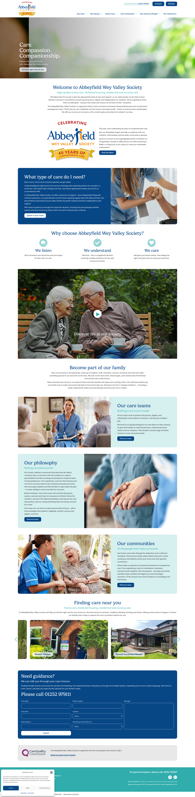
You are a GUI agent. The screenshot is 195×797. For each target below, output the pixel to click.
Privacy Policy (31, 793)
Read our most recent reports (63, 755)
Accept (11, 788)
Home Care (110, 14)
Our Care (80, 14)
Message (127, 701)
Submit (46, 733)
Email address (26, 722)
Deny (27, 788)
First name (25, 701)
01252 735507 (143, 4)
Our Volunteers (169, 14)
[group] (57, 639)
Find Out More (108, 153)
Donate (171, 4)
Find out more (126, 439)
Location (76, 711)
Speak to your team (35, 216)
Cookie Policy (24, 793)
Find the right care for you (33, 70)
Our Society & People (149, 14)
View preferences (44, 788)
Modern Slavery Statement (71, 794)
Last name (25, 711)
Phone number (78, 701)
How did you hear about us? (83, 722)
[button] (51, 772)
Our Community (127, 14)
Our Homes (95, 14)
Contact (158, 4)
